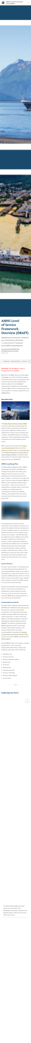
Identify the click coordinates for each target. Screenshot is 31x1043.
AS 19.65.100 (25, 608)
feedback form (5, 393)
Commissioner (25, 450)
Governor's (4, 450)
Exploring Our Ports (15, 361)
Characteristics (25, 361)
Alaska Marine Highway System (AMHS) (15, 424)
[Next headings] (28, 361)
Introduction (6, 361)
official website (5, 639)
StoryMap (5, 377)
